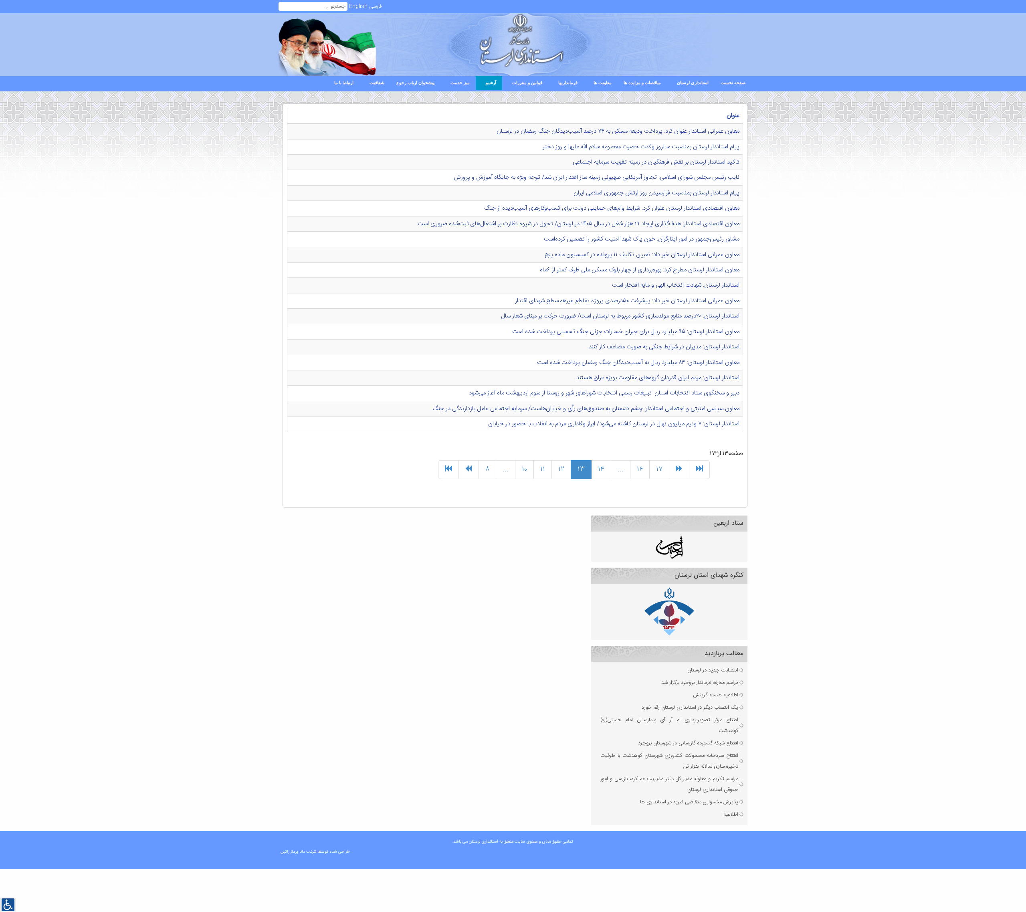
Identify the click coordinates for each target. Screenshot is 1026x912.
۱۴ (601, 469)
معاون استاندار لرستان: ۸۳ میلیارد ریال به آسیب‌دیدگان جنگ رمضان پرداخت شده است (638, 363)
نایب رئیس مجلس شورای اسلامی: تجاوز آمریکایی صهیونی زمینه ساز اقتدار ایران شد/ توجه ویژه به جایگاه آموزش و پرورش (596, 177)
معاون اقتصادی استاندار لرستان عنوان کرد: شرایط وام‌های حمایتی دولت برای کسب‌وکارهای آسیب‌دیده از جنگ (611, 208)
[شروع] (448, 469)
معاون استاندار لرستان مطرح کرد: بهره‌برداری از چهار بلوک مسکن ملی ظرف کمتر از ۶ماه (639, 270)
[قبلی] (468, 469)
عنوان (733, 116)
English (358, 6)
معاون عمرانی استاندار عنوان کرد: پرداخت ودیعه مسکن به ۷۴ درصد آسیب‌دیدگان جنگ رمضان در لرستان (618, 131)
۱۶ (640, 469)
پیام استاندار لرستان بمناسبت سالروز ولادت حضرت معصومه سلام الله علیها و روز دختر (641, 147)
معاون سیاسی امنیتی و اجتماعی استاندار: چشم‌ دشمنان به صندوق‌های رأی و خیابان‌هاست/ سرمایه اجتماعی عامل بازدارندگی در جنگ (585, 409)
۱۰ (524, 469)
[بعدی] (679, 469)
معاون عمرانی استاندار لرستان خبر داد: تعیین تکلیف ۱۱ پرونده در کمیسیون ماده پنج (642, 255)
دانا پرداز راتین (293, 851)
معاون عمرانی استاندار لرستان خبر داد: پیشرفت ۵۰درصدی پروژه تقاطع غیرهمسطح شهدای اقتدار (627, 301)
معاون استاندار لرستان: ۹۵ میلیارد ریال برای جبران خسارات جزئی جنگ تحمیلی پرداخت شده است (625, 332)
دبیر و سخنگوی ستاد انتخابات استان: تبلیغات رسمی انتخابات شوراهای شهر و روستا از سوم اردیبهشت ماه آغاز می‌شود (604, 393)
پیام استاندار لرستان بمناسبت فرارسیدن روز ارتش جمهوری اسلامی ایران (656, 193)
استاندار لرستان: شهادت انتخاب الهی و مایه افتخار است (675, 285)
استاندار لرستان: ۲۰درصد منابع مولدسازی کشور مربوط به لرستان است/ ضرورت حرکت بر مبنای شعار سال (620, 316)
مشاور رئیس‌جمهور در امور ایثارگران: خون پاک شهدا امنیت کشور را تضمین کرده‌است (641, 239)
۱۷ (659, 469)
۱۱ (542, 469)
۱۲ (561, 469)
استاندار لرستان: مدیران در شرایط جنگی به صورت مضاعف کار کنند (664, 347)
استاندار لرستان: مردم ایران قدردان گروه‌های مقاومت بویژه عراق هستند (657, 378)
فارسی (375, 6)
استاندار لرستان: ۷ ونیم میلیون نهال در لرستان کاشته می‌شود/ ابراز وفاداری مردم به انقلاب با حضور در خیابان (613, 424)
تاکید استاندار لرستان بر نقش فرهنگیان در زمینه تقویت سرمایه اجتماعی (656, 162)
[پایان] (699, 469)
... (506, 469)
